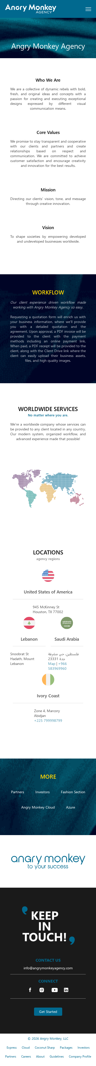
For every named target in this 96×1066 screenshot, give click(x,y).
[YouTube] (54, 990)
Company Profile (80, 1056)
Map (51, 663)
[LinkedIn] (66, 990)
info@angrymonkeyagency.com (48, 967)
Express (12, 1047)
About (40, 1056)
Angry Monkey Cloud (38, 807)
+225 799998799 (48, 720)
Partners (17, 791)
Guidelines (57, 1056)
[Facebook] (30, 990)
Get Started (48, 1011)
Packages (66, 1047)
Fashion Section (73, 791)
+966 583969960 (57, 666)
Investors (42, 791)
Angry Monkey (50, 1038)
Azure (70, 807)
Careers (26, 1056)
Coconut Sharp (45, 1047)
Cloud (26, 1047)
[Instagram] (42, 990)
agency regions (48, 559)
